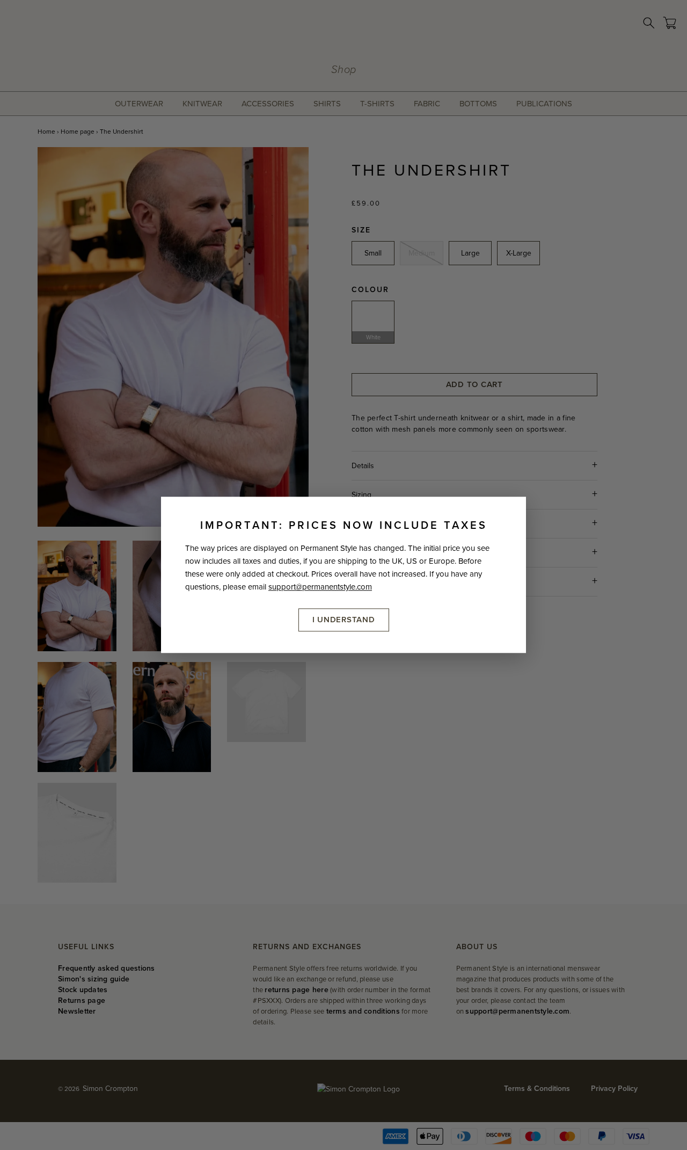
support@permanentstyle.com (320, 587)
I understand (343, 619)
